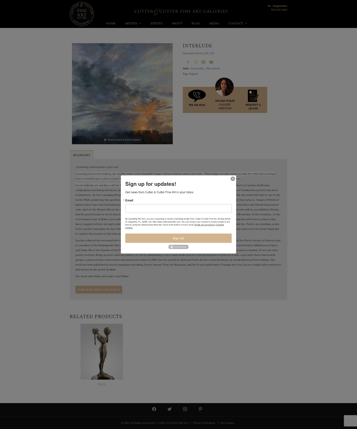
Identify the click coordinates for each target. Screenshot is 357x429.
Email (129, 200)
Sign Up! (178, 238)
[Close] (233, 178)
